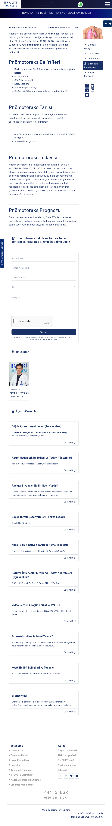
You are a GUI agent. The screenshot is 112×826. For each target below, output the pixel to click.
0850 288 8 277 (48, 6)
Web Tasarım (56, 809)
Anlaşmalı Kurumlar (21, 769)
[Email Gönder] (87, 95)
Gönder (44, 331)
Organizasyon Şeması (22, 784)
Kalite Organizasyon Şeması (25, 779)
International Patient (21, 774)
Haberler (15, 764)
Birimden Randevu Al (91, 65)
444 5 (56, 792)
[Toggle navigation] (107, 4)
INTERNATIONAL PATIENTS (2, 253)
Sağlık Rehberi (89, 74)
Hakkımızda (16, 750)
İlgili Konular (94, 58)
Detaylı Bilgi (70, 442)
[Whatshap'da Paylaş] (88, 90)
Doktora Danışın (90, 46)
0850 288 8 (56, 797)
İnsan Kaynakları (19, 760)
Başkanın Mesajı (19, 755)
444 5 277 (48, 3)
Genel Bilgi (93, 53)
